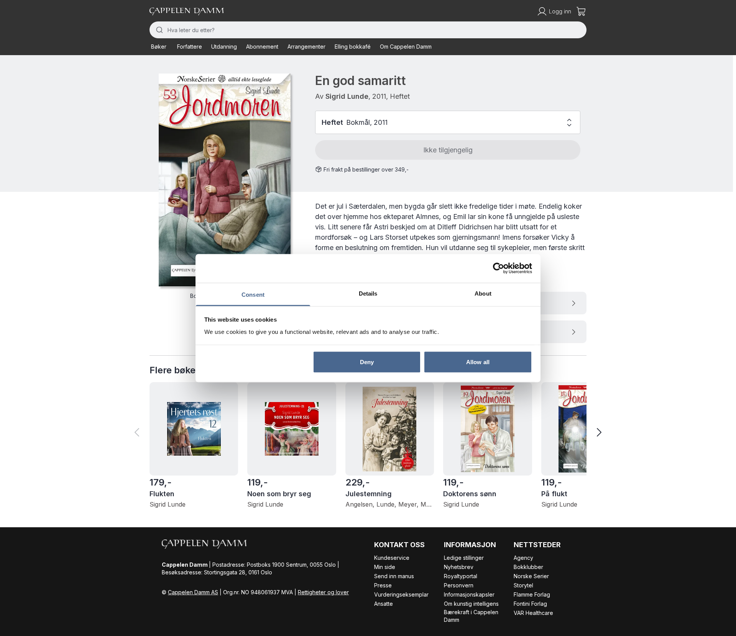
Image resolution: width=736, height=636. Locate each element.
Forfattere (189, 46)
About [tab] (483, 293)
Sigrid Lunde (346, 96)
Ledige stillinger (464, 557)
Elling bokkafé (353, 46)
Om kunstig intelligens (471, 603)
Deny (367, 362)
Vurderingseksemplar (401, 594)
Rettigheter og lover (323, 592)
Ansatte (383, 603)
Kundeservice (391, 557)
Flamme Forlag (532, 594)
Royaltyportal (460, 576)
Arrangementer (306, 46)
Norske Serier (531, 576)
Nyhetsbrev (458, 567)
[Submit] (159, 29)
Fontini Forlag (530, 603)
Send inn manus (394, 576)
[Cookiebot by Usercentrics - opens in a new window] (498, 268)
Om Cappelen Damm (406, 46)
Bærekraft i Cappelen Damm (471, 616)
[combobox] (368, 29)
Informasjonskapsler (469, 594)
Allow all (478, 362)
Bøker (158, 46)
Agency (523, 557)
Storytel (523, 585)
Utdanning (224, 46)
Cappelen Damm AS (193, 592)
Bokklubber (528, 567)
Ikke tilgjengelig (448, 150)
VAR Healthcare (533, 613)
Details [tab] (368, 293)
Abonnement (262, 46)
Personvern (458, 585)
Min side (384, 567)
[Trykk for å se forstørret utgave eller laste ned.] (225, 180)
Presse (383, 585)
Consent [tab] (253, 294)
